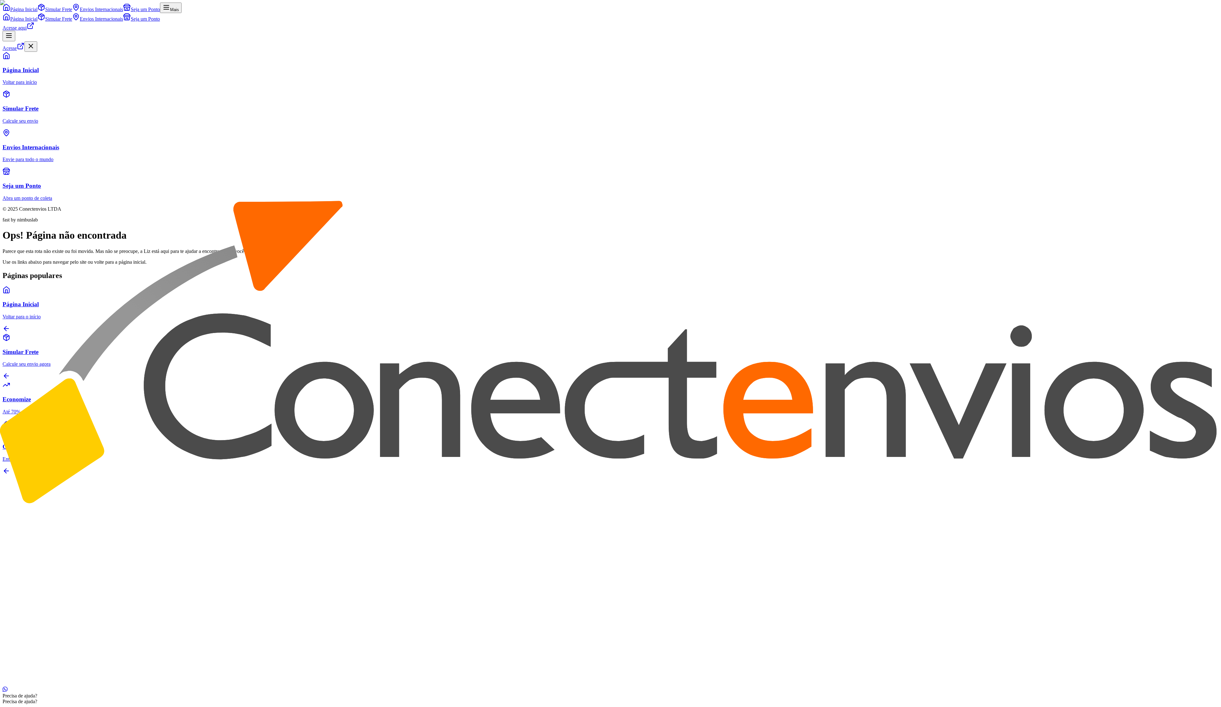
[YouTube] (20, 515)
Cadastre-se (26, 652)
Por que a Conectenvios (39, 557)
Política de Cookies (69, 678)
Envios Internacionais (37, 604)
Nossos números (31, 551)
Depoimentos (28, 562)
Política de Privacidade (25, 678)
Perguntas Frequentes (36, 634)
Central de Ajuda (32, 610)
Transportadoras (31, 598)
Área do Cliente (31, 646)
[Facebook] (10, 515)
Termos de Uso (106, 678)
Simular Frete (28, 592)
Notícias (23, 568)
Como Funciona (31, 640)
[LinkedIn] (15, 515)
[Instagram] (5, 515)
